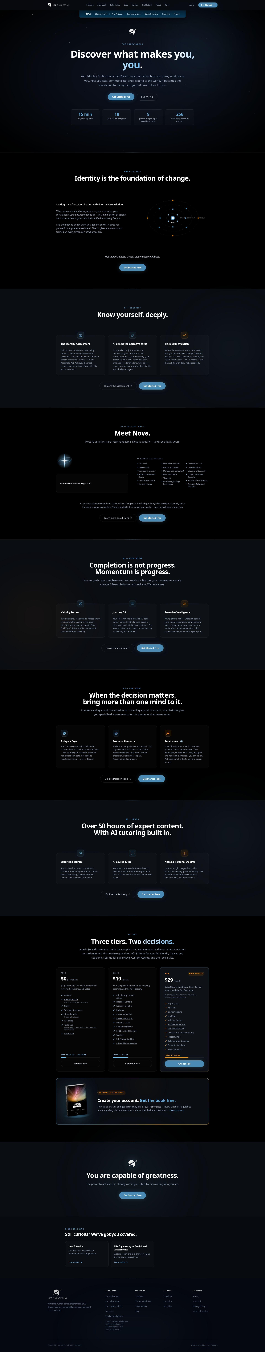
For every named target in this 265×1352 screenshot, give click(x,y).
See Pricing (147, 96)
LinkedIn (168, 1301)
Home (88, 14)
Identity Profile (101, 14)
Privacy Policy (199, 1306)
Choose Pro (184, 1063)
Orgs (126, 5)
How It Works (141, 1306)
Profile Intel (147, 5)
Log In (191, 5)
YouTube (168, 1306)
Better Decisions (151, 14)
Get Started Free (121, 96)
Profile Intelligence (114, 1316)
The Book (197, 1301)
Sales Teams (115, 5)
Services (135, 5)
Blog (137, 1311)
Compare (139, 1296)
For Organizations (114, 1306)
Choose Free (80, 1063)
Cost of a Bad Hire (143, 1301)
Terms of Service (200, 1311)
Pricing (177, 14)
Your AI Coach (117, 14)
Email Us (168, 1296)
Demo (167, 5)
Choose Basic (132, 1063)
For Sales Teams (113, 1301)
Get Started (206, 5)
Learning (166, 14)
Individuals (101, 5)
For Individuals (112, 1296)
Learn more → (176, 1110)
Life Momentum (134, 14)
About (158, 5)
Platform (90, 5)
